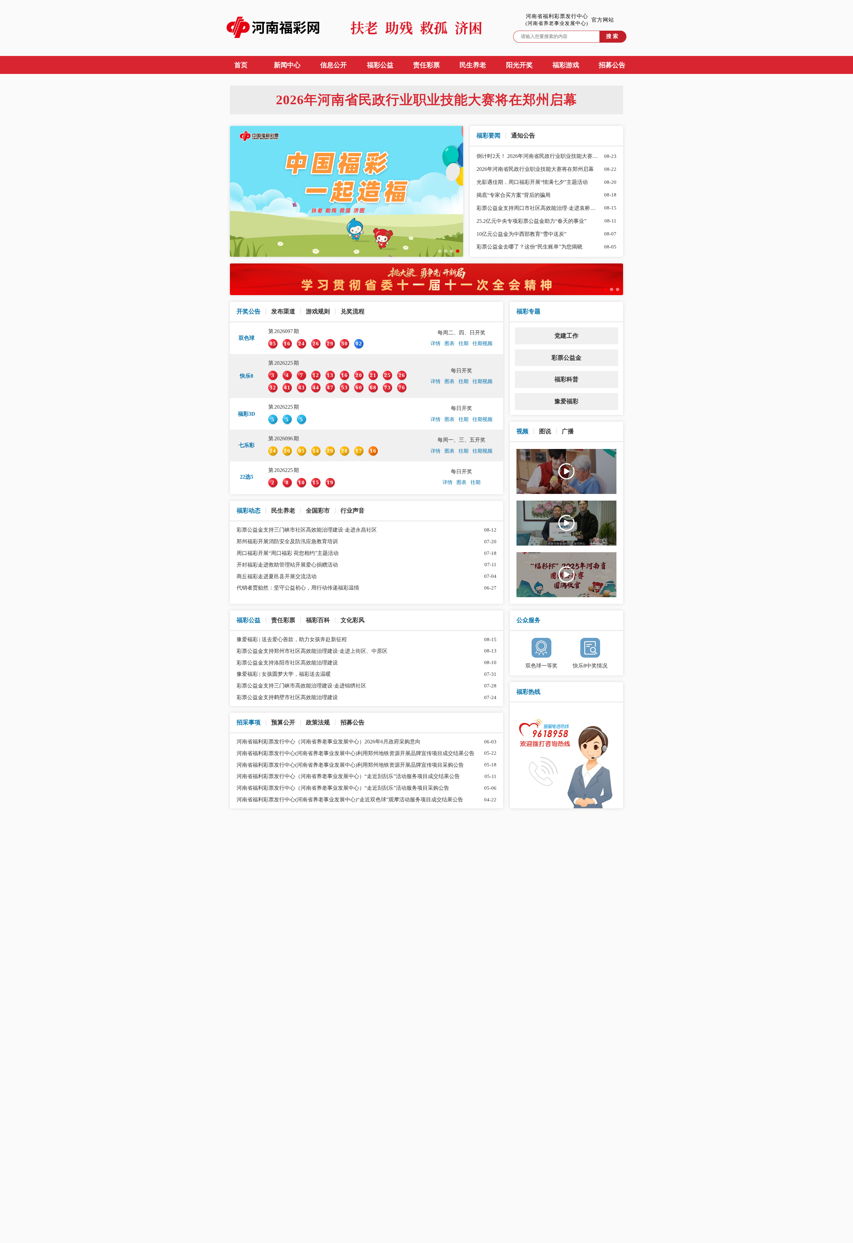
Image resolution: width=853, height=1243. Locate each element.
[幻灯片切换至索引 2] (445, 251)
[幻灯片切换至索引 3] (451, 251)
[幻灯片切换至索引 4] (457, 251)
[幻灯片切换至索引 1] (439, 251)
